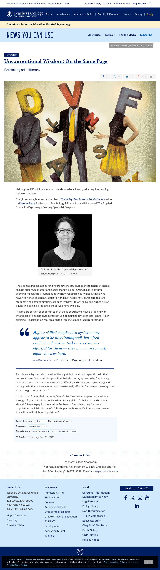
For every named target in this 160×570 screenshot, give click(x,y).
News (127, 14)
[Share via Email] (151, 76)
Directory (117, 3)
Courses (49, 502)
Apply (150, 14)
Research (41, 421)
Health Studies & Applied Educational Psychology (54, 431)
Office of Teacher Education (61, 516)
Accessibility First (55, 531)
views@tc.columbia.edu (104, 471)
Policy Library (90, 506)
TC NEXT (50, 521)
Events (126, 3)
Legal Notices (90, 501)
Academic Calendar (56, 507)
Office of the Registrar (57, 511)
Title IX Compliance (93, 515)
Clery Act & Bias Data (94, 525)
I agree (149, 562)
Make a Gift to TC (138, 488)
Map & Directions (17, 515)
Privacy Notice (90, 539)
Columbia (88, 3)
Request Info (139, 3)
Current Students (37, 3)
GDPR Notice (90, 534)
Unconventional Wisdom (59, 421)
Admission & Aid (84, 14)
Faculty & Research (109, 14)
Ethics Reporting (92, 520)
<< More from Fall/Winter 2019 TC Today (131, 45)
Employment (52, 526)
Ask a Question (15, 525)
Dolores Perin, (27, 203)
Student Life (52, 497)
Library (97, 3)
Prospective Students (17, 3)
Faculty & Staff (55, 3)
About (49, 14)
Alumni (66, 3)
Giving (138, 14)
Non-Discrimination (93, 511)
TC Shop (49, 535)
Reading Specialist (37, 426)
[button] (150, 3)
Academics (63, 14)
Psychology (28, 421)
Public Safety (90, 530)
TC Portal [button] (107, 3)
